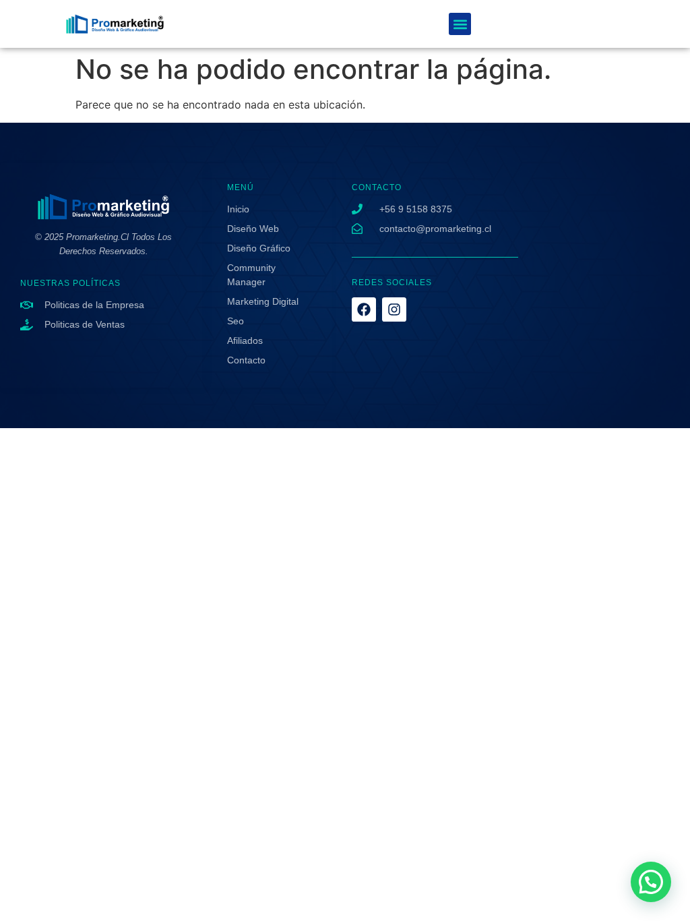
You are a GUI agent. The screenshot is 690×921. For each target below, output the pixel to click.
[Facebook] (364, 309)
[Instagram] (394, 309)
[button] (460, 24)
